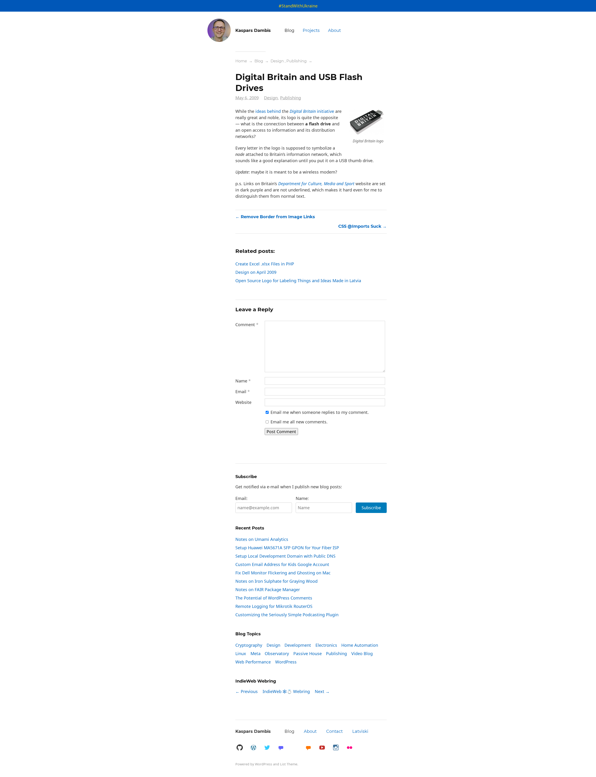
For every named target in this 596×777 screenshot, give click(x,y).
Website (243, 402)
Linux (240, 653)
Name (243, 381)
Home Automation (359, 645)
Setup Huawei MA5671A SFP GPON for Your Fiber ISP (287, 547)
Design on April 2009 (255, 272)
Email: (241, 498)
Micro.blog (308, 748)
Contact (334, 731)
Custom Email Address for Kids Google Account (282, 564)
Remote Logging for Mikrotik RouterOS (273, 606)
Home (241, 61)
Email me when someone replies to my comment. (319, 412)
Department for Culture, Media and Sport (316, 183)
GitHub (239, 748)
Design (277, 61)
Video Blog (362, 653)
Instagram (335, 748)
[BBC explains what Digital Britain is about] (366, 133)
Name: (302, 498)
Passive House (307, 653)
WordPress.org (253, 748)
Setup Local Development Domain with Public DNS (285, 556)
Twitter (267, 748)
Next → (322, 691)
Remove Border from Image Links (278, 216)
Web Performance (253, 662)
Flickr (349, 748)
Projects (311, 30)
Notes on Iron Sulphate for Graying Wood (276, 581)
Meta (256, 653)
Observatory (277, 653)
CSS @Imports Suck (359, 226)
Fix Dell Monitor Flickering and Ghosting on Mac (283, 573)
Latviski (360, 731)
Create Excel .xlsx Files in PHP (264, 264)
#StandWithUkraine (298, 6)
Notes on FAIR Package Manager (267, 589)
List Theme (288, 764)
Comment (246, 324)
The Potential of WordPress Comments (273, 598)
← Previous (246, 691)
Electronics (326, 645)
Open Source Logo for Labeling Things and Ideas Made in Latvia (298, 280)
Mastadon (280, 748)
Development (297, 645)
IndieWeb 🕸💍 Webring (286, 691)
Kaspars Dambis (253, 731)
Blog (289, 30)
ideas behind (268, 111)
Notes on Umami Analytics (261, 539)
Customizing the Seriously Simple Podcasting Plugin (287, 614)
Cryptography (248, 645)
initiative (312, 111)
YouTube (322, 748)
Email (242, 391)
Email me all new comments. (298, 422)
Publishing (296, 61)
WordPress (286, 662)
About (334, 30)
